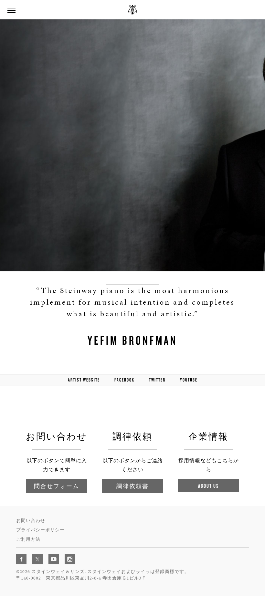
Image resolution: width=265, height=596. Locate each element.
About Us (208, 485)
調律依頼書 (132, 486)
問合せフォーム (56, 486)
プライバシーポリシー (40, 530)
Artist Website (84, 380)
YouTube (188, 380)
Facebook (124, 380)
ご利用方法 (28, 539)
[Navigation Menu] (11, 10)
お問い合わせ (30, 521)
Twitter (157, 380)
